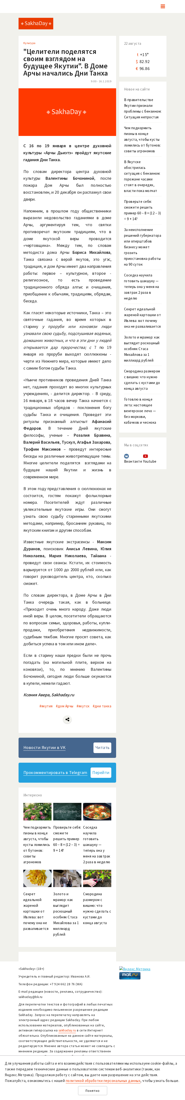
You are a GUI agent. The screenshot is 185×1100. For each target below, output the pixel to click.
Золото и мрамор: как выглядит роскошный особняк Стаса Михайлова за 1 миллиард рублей (142, 349)
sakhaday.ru (67, 1030)
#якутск (83, 706)
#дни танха (102, 706)
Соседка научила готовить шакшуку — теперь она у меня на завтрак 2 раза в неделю (141, 287)
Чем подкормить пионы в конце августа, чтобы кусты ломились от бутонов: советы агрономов (142, 139)
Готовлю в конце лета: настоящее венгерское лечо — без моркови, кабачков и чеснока (140, 411)
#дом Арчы (64, 706)
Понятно (93, 1091)
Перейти (101, 772)
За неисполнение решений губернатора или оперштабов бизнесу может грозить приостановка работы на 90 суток (142, 247)
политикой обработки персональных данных (103, 1080)
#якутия (46, 706)
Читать (102, 747)
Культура (29, 43)
